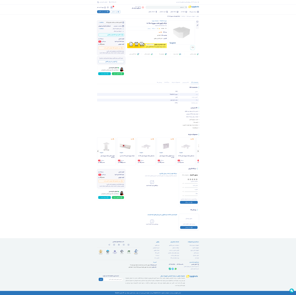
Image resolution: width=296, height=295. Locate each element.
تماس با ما (157, 258)
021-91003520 (172, 264)
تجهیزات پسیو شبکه (191, 16)
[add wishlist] (197, 22)
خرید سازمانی (162, 11)
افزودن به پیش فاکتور (110, 61)
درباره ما (157, 255)
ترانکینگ (183, 16)
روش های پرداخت (175, 255)
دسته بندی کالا (193, 12)
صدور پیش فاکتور (102, 11)
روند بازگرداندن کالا (175, 258)
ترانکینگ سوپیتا (155, 21)
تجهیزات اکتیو (196, 248)
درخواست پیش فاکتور (174, 245)
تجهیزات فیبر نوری (195, 250)
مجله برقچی (173, 11)
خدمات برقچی (152, 11)
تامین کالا (157, 253)
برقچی (197, 16)
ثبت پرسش (188, 227)
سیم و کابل (196, 253)
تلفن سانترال (196, 255)
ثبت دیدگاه (188, 202)
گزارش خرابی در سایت (174, 250)
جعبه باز (183, 11)
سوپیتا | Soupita (163, 21)
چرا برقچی (157, 245)
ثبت (101, 279)
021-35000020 (113, 2)
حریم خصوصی (156, 248)
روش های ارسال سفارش (173, 253)
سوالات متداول (175, 248)
